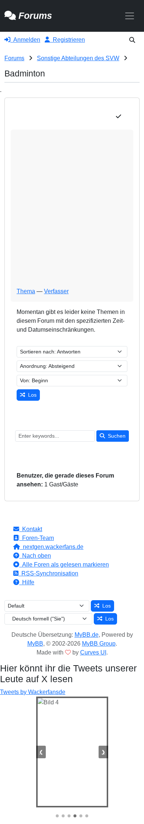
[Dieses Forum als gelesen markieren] (118, 117)
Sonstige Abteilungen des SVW (78, 58)
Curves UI (93, 652)
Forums (14, 58)
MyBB (35, 643)
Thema (26, 291)
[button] (132, 40)
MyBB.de (87, 635)
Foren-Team (36, 538)
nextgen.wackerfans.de (51, 547)
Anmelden (25, 40)
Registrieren (67, 40)
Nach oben (35, 556)
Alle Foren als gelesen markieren (64, 564)
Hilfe (26, 582)
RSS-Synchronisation (48, 573)
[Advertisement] (72, 211)
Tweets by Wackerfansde (32, 692)
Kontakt (30, 529)
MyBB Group (99, 643)
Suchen (115, 436)
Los (31, 395)
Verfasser (56, 291)
